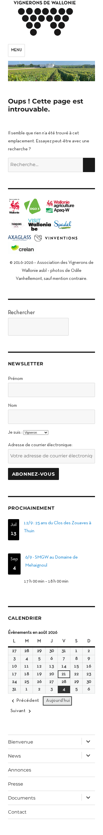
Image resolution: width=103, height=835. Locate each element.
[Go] (83, 327)
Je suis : (15, 433)
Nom (12, 406)
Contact (17, 812)
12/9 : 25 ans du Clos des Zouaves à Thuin (57, 527)
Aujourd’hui (58, 701)
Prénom (15, 379)
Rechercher (21, 312)
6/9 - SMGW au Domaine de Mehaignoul (51, 561)
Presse (15, 784)
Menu (16, 50)
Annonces (19, 770)
